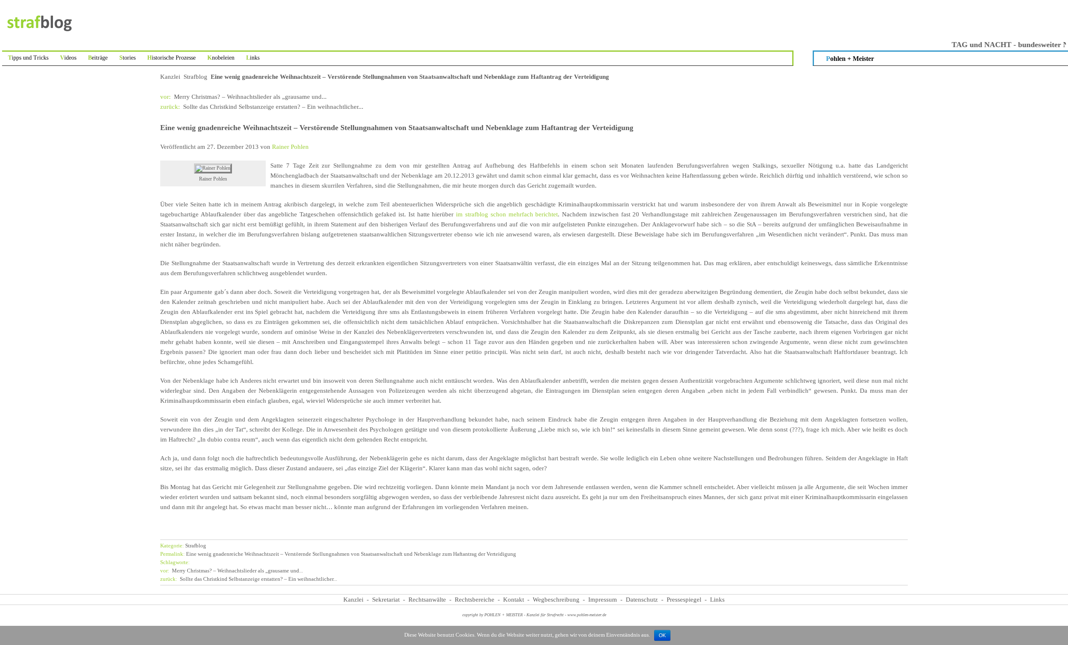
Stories (127, 58)
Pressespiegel (684, 599)
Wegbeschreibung (556, 599)
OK (662, 635)
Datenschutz (642, 599)
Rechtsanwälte (427, 599)
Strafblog (195, 76)
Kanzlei (170, 76)
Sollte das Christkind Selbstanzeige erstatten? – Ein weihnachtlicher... (261, 106)
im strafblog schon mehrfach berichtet (507, 214)
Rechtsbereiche (474, 599)
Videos (68, 58)
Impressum (602, 599)
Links (252, 58)
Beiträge (98, 58)
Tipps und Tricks (28, 58)
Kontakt (513, 599)
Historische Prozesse (171, 58)
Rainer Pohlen (290, 146)
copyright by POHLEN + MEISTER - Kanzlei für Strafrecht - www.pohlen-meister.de (534, 614)
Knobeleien (220, 58)
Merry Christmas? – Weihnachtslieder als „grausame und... (243, 96)
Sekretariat (386, 599)
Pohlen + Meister (850, 58)
